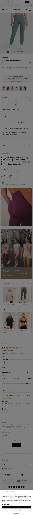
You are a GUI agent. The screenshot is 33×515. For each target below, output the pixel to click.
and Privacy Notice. (5, 504)
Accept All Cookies (16, 507)
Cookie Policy (4, 503)
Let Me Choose (16, 513)
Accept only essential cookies (16, 510)
